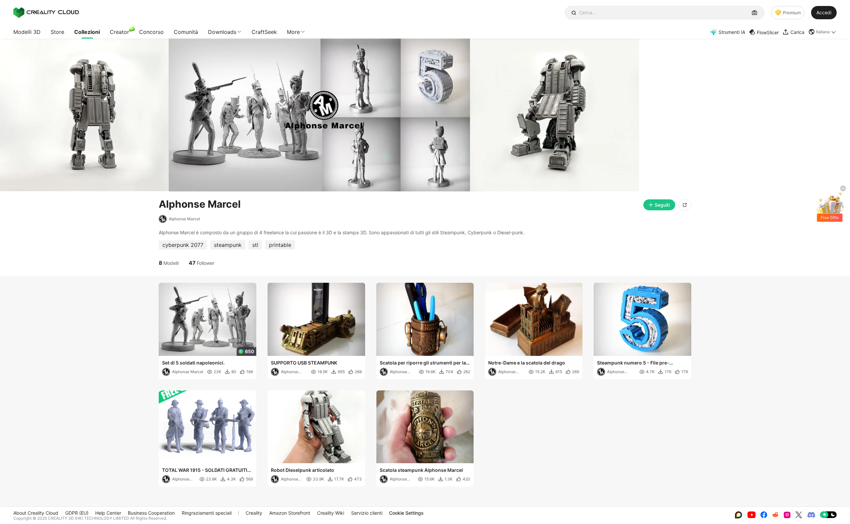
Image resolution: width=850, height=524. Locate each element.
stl (255, 245)
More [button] (293, 32)
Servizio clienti (366, 513)
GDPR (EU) (77, 513)
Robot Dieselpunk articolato (302, 470)
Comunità (186, 32)
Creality (254, 513)
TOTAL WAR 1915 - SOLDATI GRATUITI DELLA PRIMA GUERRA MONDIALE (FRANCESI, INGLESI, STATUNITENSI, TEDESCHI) (204, 470)
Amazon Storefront (289, 513)
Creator (119, 32)
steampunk (228, 245)
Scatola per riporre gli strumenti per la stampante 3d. (423, 363)
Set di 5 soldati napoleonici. (193, 363)
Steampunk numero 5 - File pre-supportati (633, 363)
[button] (822, 32)
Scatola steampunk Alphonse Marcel (421, 470)
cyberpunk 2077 (182, 245)
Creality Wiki (330, 513)
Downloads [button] (222, 32)
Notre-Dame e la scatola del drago (526, 363)
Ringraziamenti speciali (207, 513)
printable (280, 245)
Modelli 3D (27, 32)
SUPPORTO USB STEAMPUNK (304, 363)
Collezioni (87, 32)
